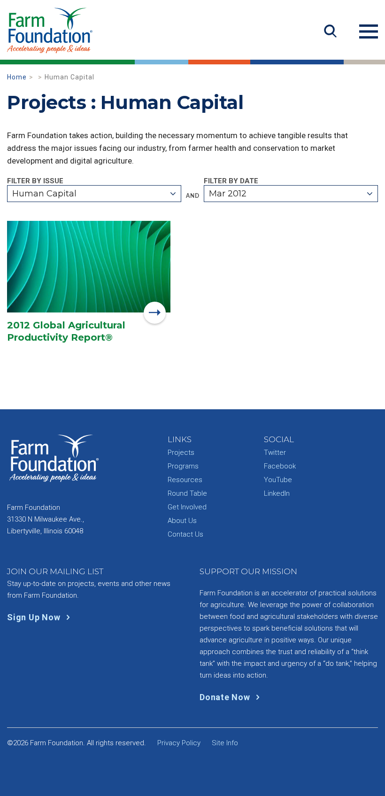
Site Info (225, 743)
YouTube (278, 480)
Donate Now (226, 697)
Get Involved (187, 507)
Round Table (187, 493)
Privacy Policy (178, 743)
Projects (181, 452)
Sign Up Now (34, 617)
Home (17, 77)
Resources (185, 480)
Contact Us (185, 534)
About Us (182, 520)
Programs (183, 466)
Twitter (275, 452)
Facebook (280, 466)
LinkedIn (277, 493)
